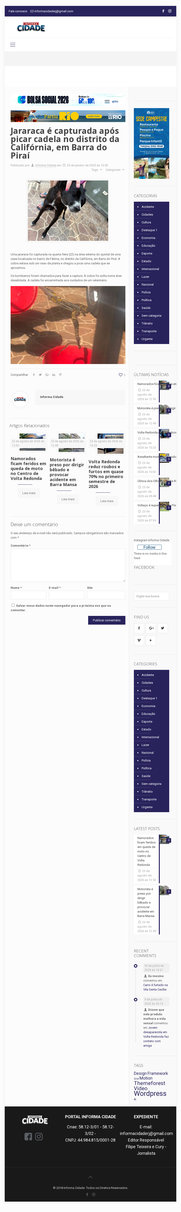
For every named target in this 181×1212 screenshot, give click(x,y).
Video (141, 1088)
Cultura (146, 222)
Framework (158, 1073)
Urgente (147, 339)
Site (90, 588)
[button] (68, 100)
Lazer (145, 276)
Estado (146, 261)
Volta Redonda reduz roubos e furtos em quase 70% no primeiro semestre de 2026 (106, 474)
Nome (16, 588)
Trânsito (147, 323)
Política (147, 300)
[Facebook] (163, 11)
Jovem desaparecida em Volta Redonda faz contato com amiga (156, 1036)
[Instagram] (169, 11)
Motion (146, 1078)
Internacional (150, 269)
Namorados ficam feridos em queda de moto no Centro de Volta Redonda (28, 468)
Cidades (147, 214)
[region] (68, 100)
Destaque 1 (149, 230)
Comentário (20, 545)
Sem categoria (151, 315)
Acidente (148, 207)
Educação (148, 245)
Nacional (148, 284)
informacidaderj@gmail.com (53, 11)
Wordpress (150, 1093)
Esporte (147, 253)
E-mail (55, 588)
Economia (148, 238)
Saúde (146, 308)
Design (140, 1073)
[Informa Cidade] (31, 27)
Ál (135, 1099)
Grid (136, 1078)
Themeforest (149, 1083)
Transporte (149, 331)
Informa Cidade (45, 165)
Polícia (146, 292)
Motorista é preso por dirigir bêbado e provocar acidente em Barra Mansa (67, 472)
